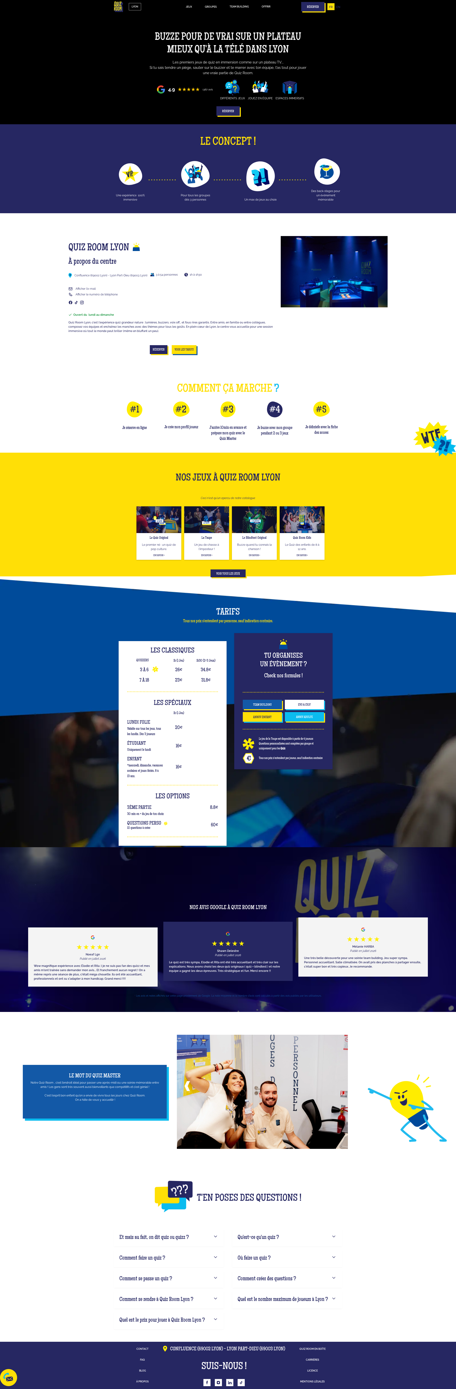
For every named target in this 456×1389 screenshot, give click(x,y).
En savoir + (159, 555)
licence (312, 1370)
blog (142, 1370)
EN (338, 7)
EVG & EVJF (304, 705)
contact (142, 1348)
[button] (189, 7)
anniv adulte (304, 717)
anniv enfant (262, 717)
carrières (312, 1359)
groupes (211, 6)
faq (142, 1359)
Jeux (189, 6)
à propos (142, 1381)
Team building (239, 6)
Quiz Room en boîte (312, 1348)
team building (262, 705)
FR (331, 7)
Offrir (266, 6)
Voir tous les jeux (228, 573)
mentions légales (312, 1381)
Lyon (135, 6)
